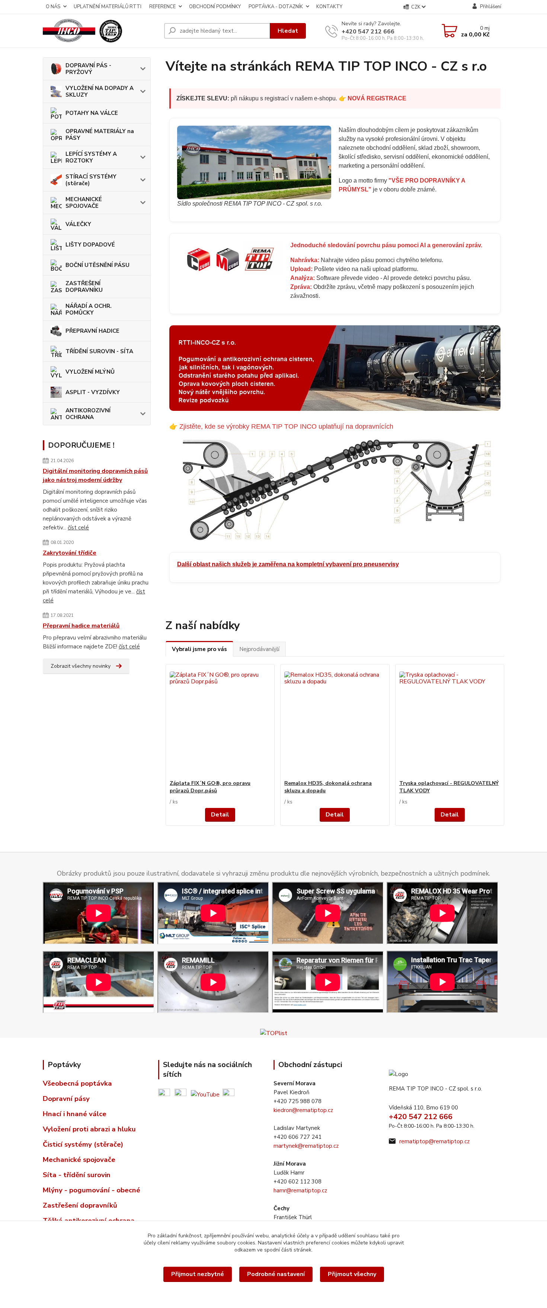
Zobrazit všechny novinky (81, 666)
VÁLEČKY (78, 224)
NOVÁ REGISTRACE (377, 98)
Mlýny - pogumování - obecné (91, 1190)
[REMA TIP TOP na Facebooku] (164, 1094)
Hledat (288, 31)
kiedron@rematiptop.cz (303, 1110)
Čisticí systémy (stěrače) (83, 1144)
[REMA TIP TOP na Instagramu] (228, 1094)
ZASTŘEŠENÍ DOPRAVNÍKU (84, 287)
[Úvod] (100, 31)
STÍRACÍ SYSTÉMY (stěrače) (90, 180)
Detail (220, 815)
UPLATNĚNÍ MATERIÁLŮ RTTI (107, 6)
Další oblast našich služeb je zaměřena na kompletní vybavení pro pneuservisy (288, 564)
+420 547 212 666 (368, 32)
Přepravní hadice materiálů (81, 626)
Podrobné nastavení (276, 1274)
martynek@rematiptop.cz (306, 1146)
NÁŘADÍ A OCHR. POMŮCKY (88, 309)
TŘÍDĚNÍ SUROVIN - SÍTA (99, 351)
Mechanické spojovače (79, 1159)
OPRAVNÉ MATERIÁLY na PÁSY (99, 135)
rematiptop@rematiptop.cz (434, 1141)
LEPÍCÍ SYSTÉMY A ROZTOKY (91, 157)
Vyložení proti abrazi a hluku (89, 1129)
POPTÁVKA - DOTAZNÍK (276, 6)
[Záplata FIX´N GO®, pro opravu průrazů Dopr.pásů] (220, 722)
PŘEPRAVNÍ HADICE (92, 331)
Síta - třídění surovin (77, 1175)
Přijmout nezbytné (197, 1274)
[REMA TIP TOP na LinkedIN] (180, 1094)
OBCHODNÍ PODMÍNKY (215, 6)
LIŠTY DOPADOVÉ (90, 244)
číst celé (78, 527)
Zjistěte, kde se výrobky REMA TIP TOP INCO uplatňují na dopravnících (286, 426)
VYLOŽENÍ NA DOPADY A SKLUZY (99, 91)
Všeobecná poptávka (77, 1083)
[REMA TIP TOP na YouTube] (205, 1094)
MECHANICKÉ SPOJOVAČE (83, 203)
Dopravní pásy (66, 1099)
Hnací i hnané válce (74, 1114)
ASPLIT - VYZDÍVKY (92, 392)
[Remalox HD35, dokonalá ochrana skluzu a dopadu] (334, 722)
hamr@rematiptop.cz (300, 1190)
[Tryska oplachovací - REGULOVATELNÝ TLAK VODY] (449, 722)
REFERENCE (162, 6)
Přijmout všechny (352, 1274)
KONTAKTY (329, 6)
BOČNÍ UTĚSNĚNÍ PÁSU (97, 265)
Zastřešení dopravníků (80, 1205)
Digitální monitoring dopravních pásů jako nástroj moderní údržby (95, 475)
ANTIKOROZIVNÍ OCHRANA (88, 414)
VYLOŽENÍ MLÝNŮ (90, 372)
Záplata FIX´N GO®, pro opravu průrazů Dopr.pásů (210, 787)
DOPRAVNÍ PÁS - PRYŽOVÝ (88, 69)
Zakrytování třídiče (69, 553)
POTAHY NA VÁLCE (91, 113)
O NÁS (53, 6)
